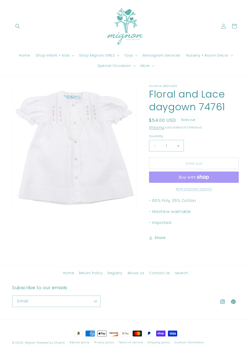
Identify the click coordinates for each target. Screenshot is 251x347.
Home (68, 273)
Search (181, 273)
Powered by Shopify (51, 343)
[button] (17, 26)
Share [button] (160, 237)
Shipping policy (158, 342)
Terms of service (131, 342)
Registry (115, 273)
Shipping (156, 127)
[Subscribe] (94, 301)
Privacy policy (104, 342)
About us (135, 273)
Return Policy (91, 273)
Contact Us (159, 273)
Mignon (31, 343)
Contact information (189, 342)
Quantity (156, 136)
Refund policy (79, 342)
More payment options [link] (194, 189)
